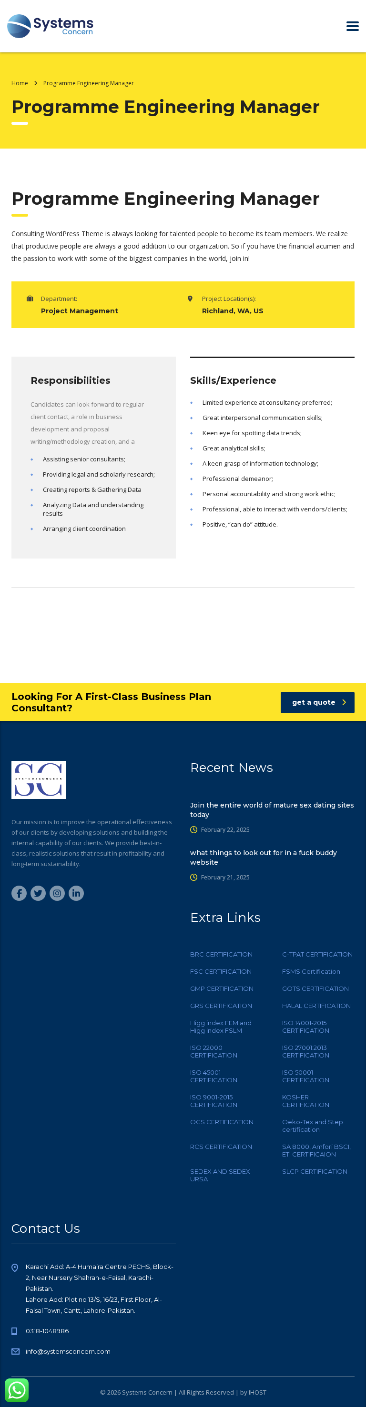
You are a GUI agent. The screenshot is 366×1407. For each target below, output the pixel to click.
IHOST (257, 1392)
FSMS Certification (311, 971)
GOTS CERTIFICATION (315, 988)
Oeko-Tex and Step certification (312, 1125)
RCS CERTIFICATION (221, 1146)
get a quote (314, 702)
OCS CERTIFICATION (222, 1122)
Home (19, 83)
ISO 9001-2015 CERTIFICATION (213, 1100)
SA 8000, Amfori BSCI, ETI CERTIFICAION (316, 1150)
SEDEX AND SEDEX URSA (220, 1175)
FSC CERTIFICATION (221, 971)
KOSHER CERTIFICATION (305, 1100)
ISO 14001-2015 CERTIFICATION (305, 1026)
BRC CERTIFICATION (221, 954)
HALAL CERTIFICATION (316, 1005)
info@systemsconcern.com (68, 1351)
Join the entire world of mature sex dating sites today (272, 810)
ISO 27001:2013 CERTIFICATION (305, 1051)
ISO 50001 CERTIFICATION (305, 1076)
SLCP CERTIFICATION (314, 1171)
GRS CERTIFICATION (221, 1005)
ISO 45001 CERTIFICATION (213, 1076)
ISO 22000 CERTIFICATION (213, 1051)
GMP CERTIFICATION (222, 988)
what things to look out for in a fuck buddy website (263, 857)
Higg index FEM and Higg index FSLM (221, 1026)
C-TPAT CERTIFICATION (317, 954)
